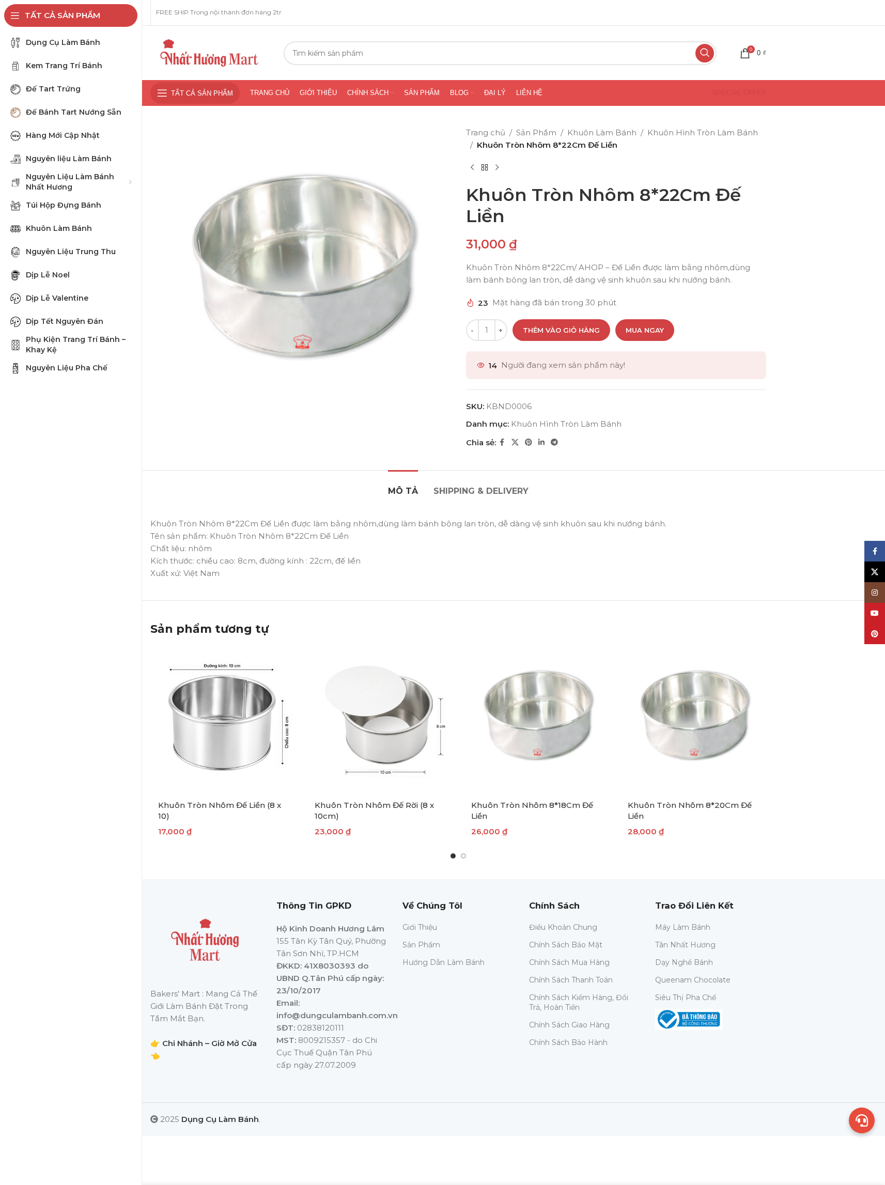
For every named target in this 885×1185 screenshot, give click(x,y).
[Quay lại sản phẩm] (484, 168)
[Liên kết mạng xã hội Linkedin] (541, 442)
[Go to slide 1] (453, 856)
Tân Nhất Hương (685, 944)
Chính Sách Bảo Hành (568, 1042)
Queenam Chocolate (693, 980)
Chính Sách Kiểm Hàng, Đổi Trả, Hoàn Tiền (578, 1002)
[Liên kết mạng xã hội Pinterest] (528, 442)
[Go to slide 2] (463, 856)
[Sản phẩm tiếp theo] (497, 168)
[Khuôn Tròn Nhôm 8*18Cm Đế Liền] (536, 720)
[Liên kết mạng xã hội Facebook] (502, 442)
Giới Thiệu (419, 927)
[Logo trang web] (209, 52)
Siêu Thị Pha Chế (685, 997)
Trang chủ (485, 132)
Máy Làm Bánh (682, 927)
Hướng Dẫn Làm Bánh (443, 962)
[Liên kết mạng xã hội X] (515, 442)
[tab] (403, 486)
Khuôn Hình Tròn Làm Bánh (702, 132)
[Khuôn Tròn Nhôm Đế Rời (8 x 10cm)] (380, 720)
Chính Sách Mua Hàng (569, 962)
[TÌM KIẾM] (704, 53)
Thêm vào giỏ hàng (561, 330)
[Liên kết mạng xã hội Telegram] (554, 442)
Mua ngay (645, 330)
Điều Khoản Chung (563, 927)
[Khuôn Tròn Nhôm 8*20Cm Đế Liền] (693, 720)
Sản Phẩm (536, 132)
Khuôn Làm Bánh (601, 132)
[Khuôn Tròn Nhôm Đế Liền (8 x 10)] (223, 720)
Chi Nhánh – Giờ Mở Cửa (209, 1043)
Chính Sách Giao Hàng (569, 1025)
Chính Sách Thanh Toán (571, 980)
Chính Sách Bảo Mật (565, 944)
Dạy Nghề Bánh (684, 962)
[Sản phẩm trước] (472, 168)
